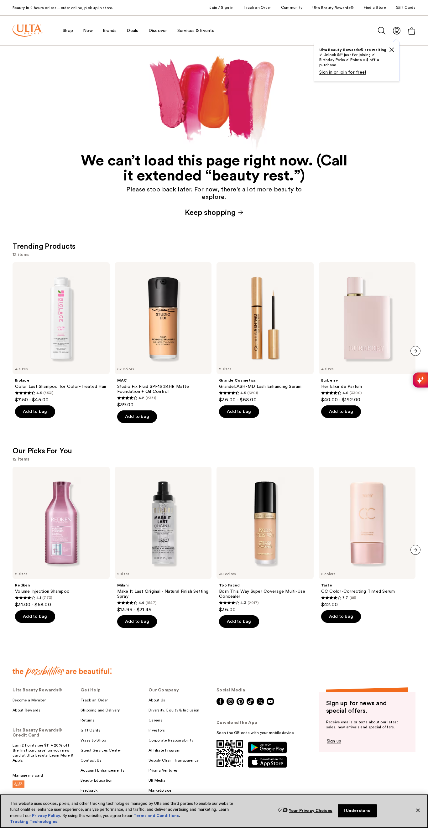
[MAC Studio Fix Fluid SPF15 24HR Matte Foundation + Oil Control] (163, 335)
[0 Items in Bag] (411, 31)
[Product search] (381, 30)
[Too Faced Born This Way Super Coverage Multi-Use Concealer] (265, 540)
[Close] (418, 810)
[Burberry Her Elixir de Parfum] (367, 332)
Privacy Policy (46, 816)
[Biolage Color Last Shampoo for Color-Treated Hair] (61, 332)
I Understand (357, 811)
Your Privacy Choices (310, 811)
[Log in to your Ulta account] (396, 30)
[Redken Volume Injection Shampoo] (61, 537)
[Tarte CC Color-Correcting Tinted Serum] (367, 537)
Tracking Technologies (33, 822)
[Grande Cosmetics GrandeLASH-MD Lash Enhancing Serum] (265, 332)
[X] (391, 49)
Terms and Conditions (156, 816)
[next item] (415, 351)
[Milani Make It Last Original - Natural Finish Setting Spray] (163, 540)
